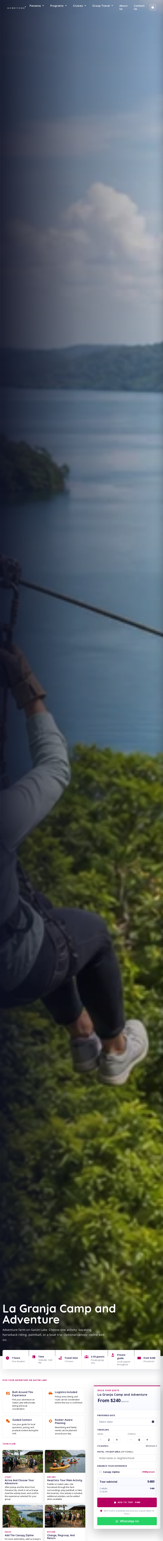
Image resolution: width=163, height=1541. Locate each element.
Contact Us (139, 7)
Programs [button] (57, 5)
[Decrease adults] (100, 1439)
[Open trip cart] (152, 7)
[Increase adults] (116, 1439)
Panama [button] (36, 5)
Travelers (103, 1429)
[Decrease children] (131, 1439)
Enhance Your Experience (112, 1466)
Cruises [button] (78, 5)
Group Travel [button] (101, 5)
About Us (123, 7)
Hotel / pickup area (115, 1451)
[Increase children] (147, 1439)
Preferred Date (106, 1415)
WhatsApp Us (129, 1521)
